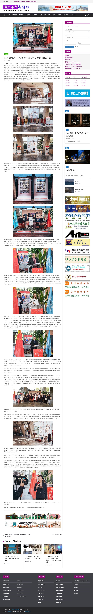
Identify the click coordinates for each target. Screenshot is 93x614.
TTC (74, 77)
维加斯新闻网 (6, 593)
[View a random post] (88, 15)
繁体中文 (73, 15)
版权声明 (76, 593)
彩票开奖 (84, 83)
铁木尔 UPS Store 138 (70, 61)
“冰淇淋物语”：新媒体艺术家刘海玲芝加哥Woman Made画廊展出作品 (53, 559)
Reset (76, 46)
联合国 (39, 602)
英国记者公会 (41, 596)
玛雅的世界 (70, 170)
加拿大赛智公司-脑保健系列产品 (72, 68)
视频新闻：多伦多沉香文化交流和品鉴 (77, 134)
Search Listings (69, 46)
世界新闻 (21, 15)
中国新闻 (28, 15)
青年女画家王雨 (57, 534)
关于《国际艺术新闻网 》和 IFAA (81, 581)
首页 (9, 15)
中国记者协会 (41, 593)
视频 (54, 15)
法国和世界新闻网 (7, 590)
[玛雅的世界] (77, 157)
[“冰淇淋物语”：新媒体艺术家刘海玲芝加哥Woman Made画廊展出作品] (53, 545)
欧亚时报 (19, 581)
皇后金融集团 (68, 59)
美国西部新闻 (20, 590)
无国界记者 (40, 599)
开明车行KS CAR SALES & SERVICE (73, 63)
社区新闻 (59, 15)
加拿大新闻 (14, 15)
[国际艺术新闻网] (4, 15)
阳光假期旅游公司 (69, 57)
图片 (49, 15)
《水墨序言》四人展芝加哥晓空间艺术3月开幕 (32, 557)
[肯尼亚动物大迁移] (69, 190)
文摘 (41, 15)
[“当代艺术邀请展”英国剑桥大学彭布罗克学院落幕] (12, 545)
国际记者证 (40, 581)
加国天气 (68, 77)
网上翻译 (68, 83)
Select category (68, 35)
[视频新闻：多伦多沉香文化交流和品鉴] (77, 121)
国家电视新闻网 (59, 584)
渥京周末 (19, 587)
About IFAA (66, 15)
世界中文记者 (6, 587)
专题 (45, 15)
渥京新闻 (58, 581)
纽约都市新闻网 (6, 599)
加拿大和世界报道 (21, 596)
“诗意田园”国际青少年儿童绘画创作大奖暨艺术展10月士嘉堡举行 (18, 535)
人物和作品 (34, 15)
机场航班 (68, 80)
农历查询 (76, 85)
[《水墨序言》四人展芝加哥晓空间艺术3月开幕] (32, 545)
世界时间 (84, 80)
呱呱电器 (67, 55)
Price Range (67, 40)
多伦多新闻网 (6, 581)
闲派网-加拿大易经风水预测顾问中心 (73, 66)
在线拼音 (84, 85)
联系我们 (76, 584)
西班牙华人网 (20, 584)
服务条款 (76, 590)
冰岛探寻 (77, 181)
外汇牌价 (76, 83)
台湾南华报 (5, 596)
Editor (13, 60)
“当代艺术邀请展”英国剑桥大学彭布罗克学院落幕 (11, 558)
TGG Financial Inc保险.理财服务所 (73, 64)
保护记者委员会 (41, 590)
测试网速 (68, 85)
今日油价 (76, 80)
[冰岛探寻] (69, 182)
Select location (68, 29)
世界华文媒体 (6, 584)
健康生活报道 (20, 593)
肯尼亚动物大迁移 (79, 189)
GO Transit (84, 77)
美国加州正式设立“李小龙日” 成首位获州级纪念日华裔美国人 (27, 1)
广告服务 (76, 587)
